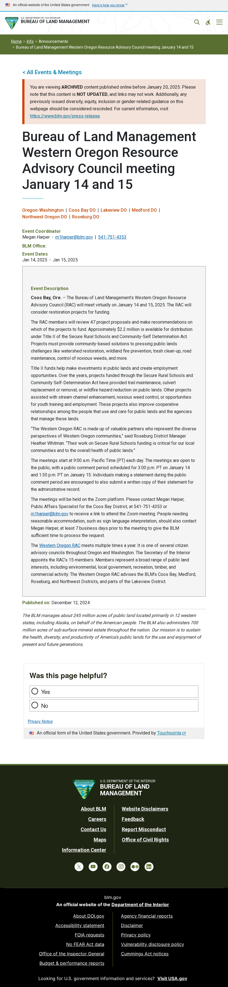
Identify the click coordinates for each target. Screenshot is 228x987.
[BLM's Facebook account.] (107, 866)
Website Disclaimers (145, 809)
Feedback (133, 819)
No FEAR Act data (85, 944)
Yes (45, 692)
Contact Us (93, 829)
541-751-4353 (112, 237)
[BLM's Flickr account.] (134, 866)
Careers (97, 819)
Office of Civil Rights (145, 840)
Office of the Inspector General (71, 953)
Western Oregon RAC (59, 545)
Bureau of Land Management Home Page (48, 23)
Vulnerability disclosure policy (152, 944)
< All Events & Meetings (52, 72)
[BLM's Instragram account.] (121, 866)
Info (30, 41)
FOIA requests (89, 935)
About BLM (93, 809)
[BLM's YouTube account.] (93, 866)
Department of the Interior (140, 904)
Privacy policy (136, 935)
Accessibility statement (79, 925)
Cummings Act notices (144, 953)
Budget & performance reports (71, 963)
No (44, 705)
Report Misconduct (144, 829)
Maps (100, 840)
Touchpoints (169, 732)
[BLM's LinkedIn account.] (149, 866)
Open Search (197, 22)
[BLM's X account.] (79, 866)
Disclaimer (132, 925)
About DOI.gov (88, 916)
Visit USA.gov (172, 978)
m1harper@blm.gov (74, 237)
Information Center (84, 850)
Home (16, 41)
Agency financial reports (147, 916)
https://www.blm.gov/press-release (65, 116)
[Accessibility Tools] (208, 22)
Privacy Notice (40, 721)
